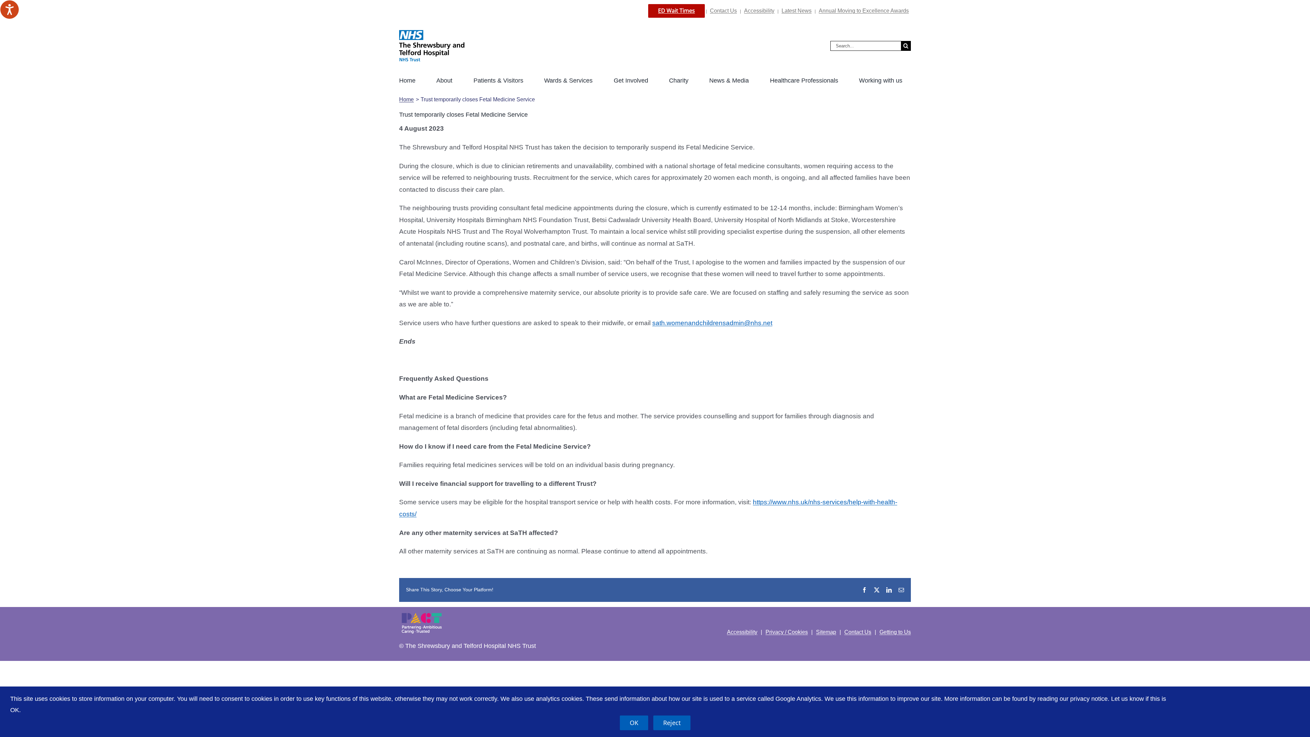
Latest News (797, 11)
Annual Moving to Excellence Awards (864, 11)
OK (634, 723)
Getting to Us (895, 632)
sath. (659, 323)
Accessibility (759, 11)
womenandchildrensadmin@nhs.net (719, 323)
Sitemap (826, 632)
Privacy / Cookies (787, 632)
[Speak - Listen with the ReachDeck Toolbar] (9, 9)
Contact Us (723, 11)
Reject (672, 723)
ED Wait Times (676, 10)
